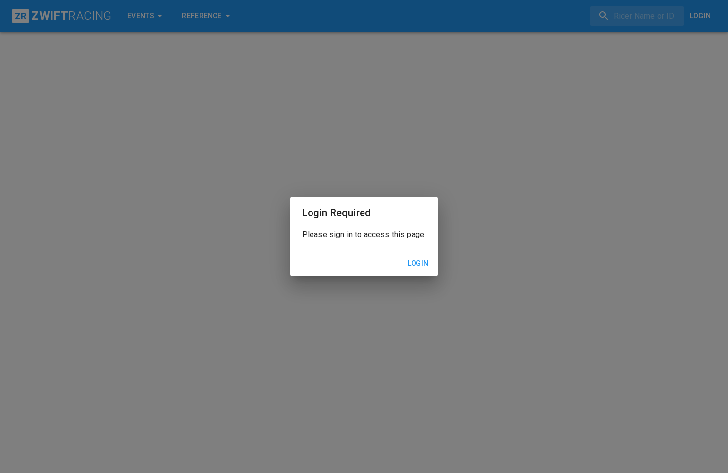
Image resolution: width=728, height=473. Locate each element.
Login (418, 263)
